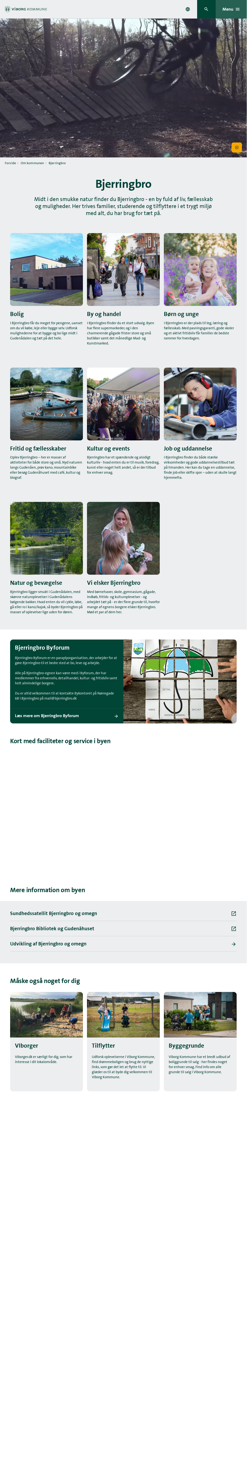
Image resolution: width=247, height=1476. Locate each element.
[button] (237, 147)
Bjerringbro (57, 163)
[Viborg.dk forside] (25, 9)
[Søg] (206, 9)
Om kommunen (32, 163)
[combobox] (188, 9)
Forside (10, 163)
